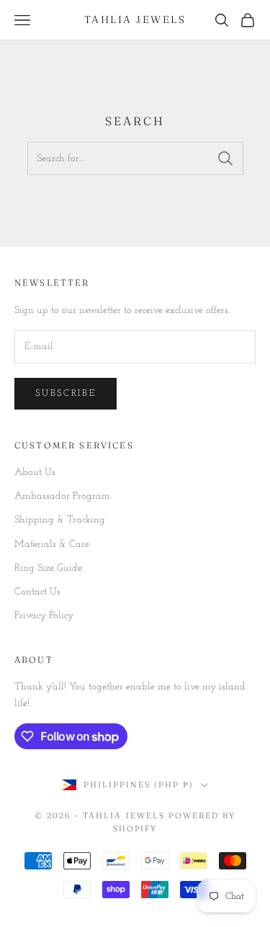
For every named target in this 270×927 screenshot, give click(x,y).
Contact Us (37, 592)
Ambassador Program (62, 496)
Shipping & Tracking (59, 520)
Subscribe (65, 393)
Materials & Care (51, 544)
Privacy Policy (43, 615)
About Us (34, 472)
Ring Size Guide (48, 568)
